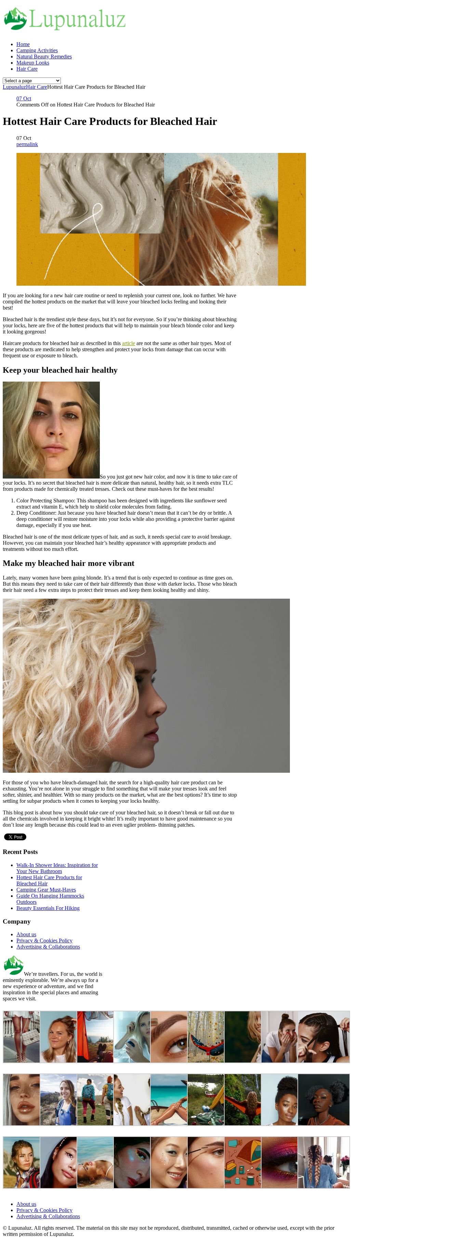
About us (26, 934)
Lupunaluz (14, 87)
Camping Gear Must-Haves (46, 890)
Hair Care (27, 69)
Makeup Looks (32, 63)
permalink (27, 144)
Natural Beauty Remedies (44, 56)
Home (23, 44)
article (128, 343)
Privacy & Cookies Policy (44, 940)
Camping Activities (37, 50)
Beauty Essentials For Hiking (48, 908)
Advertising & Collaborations (48, 947)
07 (23, 98)
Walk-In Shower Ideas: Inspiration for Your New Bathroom (57, 868)
